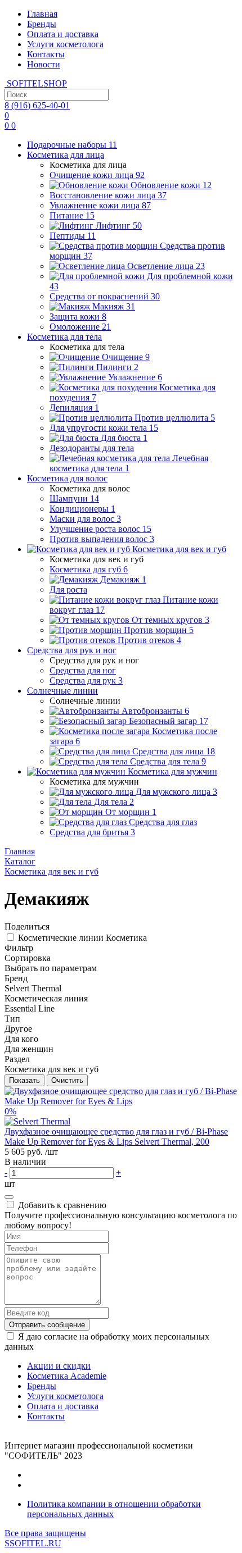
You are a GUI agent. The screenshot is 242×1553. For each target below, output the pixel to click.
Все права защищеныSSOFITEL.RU (45, 1538)
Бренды (41, 24)
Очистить (67, 1080)
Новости (43, 64)
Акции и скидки (59, 1365)
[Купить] (9, 1197)
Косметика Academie (66, 1376)
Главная (42, 14)
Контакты (46, 54)
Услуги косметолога (65, 44)
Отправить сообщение (47, 1324)
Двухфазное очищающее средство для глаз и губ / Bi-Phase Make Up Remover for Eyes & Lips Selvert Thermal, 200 (116, 1136)
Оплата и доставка (62, 34)
